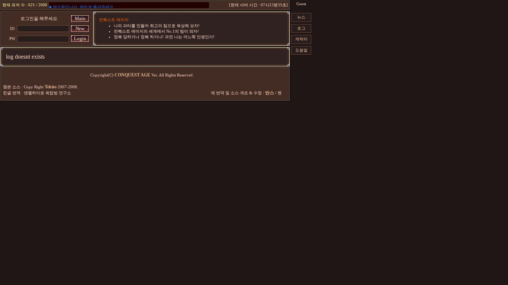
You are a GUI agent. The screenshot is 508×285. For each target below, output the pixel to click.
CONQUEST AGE (132, 75)
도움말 (301, 50)
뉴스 (301, 17)
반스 (269, 92)
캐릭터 (301, 39)
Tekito (51, 86)
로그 (301, 28)
